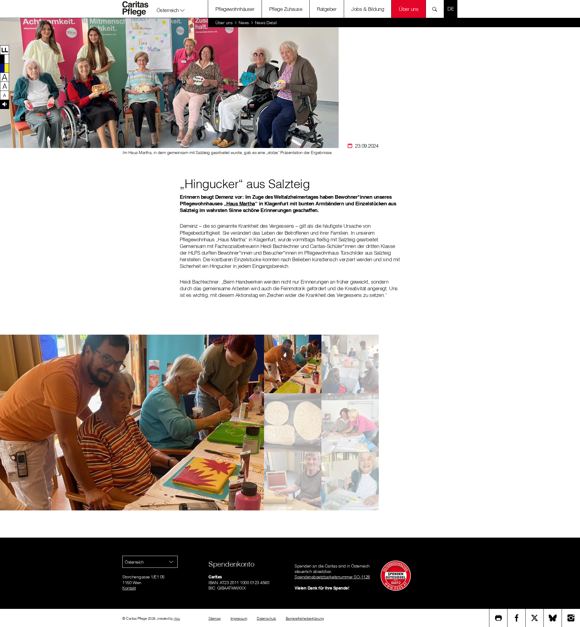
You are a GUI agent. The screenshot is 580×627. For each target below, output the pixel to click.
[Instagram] (571, 618)
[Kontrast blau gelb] (4, 67)
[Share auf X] (535, 618)
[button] (170, 8)
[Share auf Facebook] (516, 618)
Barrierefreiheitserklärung (305, 618)
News (244, 22)
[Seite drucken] (498, 618)
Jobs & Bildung (367, 9)
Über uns (408, 9)
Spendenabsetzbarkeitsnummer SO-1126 (332, 577)
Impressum (238, 618)
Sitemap (214, 618)
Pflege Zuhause (285, 9)
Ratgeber (327, 9)
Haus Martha (240, 203)
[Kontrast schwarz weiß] (4, 58)
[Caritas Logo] (138, 8)
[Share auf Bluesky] (553, 618)
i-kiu (177, 618)
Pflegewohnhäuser (234, 9)
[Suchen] (436, 9)
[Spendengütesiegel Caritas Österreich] (396, 575)
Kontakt (129, 588)
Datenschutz (266, 618)
